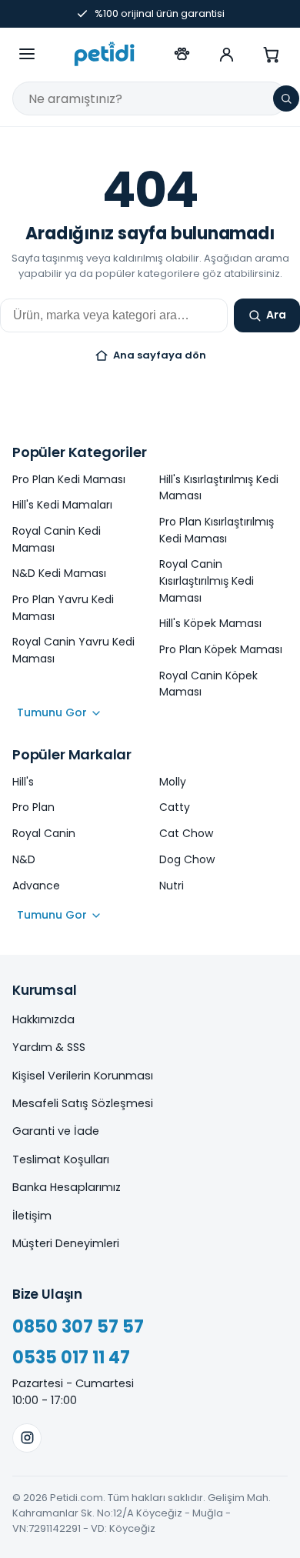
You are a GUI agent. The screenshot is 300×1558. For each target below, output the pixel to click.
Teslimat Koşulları (60, 1159)
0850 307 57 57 (78, 1327)
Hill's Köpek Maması (210, 623)
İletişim (32, 1215)
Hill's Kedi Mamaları (62, 504)
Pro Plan (33, 807)
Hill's (23, 781)
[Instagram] (27, 1438)
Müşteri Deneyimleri (65, 1243)
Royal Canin (43, 833)
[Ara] (286, 98)
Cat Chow (186, 833)
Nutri (171, 885)
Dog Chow (187, 859)
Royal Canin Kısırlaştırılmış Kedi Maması (206, 580)
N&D (23, 859)
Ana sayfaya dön (159, 355)
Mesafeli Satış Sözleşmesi (82, 1103)
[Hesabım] (226, 54)
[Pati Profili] (181, 54)
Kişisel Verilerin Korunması (82, 1075)
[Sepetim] (271, 54)
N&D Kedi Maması (59, 573)
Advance (36, 885)
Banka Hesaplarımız (66, 1187)
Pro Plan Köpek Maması (220, 649)
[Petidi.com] (104, 54)
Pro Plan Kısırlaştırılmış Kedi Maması (216, 530)
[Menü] (27, 54)
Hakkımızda (43, 1019)
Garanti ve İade (55, 1131)
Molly (172, 781)
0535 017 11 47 (71, 1358)
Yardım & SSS (48, 1047)
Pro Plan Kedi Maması (68, 479)
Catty (174, 807)
